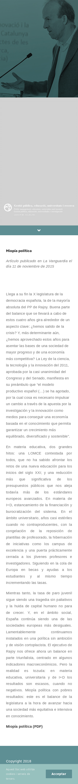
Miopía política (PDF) (24, 726)
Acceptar (59, 774)
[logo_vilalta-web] (39, 205)
